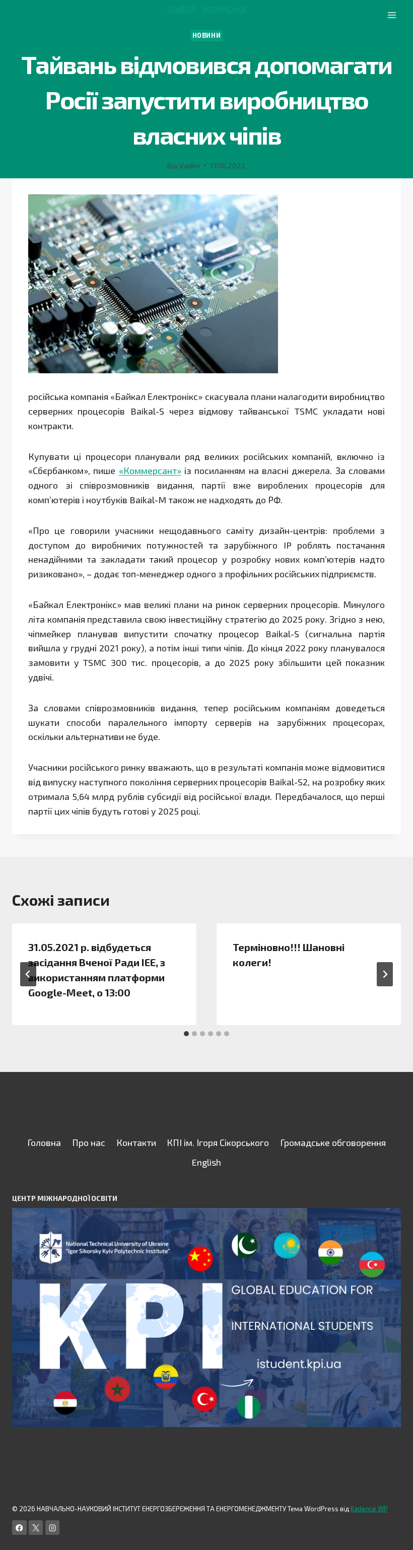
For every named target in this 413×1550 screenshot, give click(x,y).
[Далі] (385, 974)
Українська (223, 8)
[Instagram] (52, 1527)
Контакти (136, 1142)
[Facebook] (19, 1527)
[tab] (186, 1033)
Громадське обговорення (333, 1142)
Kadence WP (369, 1509)
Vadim (189, 165)
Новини (206, 35)
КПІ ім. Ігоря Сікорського (218, 1142)
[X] (36, 1527)
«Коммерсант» (150, 470)
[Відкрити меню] (391, 15)
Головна (44, 1142)
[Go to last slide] (28, 974)
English (181, 8)
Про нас (88, 1142)
